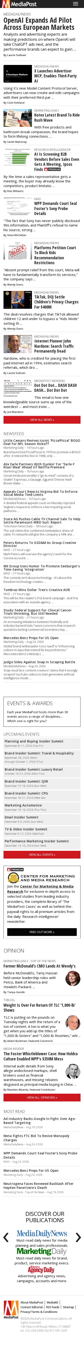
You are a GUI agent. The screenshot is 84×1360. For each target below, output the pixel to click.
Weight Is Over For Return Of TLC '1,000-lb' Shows (39, 1007)
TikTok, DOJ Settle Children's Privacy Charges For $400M (56, 302)
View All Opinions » (42, 1097)
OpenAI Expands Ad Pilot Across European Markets (39, 24)
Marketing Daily (46, 110)
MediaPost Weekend (49, 381)
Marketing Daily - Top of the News (30, 961)
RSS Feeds (53, 1307)
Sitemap (68, 1307)
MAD (37, 199)
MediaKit (52, 1302)
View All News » (42, 420)
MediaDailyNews (17, 14)
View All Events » (42, 854)
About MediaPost (32, 1302)
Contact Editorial (32, 1307)
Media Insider (14, 1049)
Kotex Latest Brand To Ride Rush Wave (57, 117)
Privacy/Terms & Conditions (39, 1312)
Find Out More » (42, 932)
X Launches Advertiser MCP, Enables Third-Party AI (55, 76)
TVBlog (9, 1000)
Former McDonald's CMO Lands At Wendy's (40, 966)
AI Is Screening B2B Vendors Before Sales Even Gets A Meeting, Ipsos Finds (56, 161)
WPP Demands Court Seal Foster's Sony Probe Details (55, 208)
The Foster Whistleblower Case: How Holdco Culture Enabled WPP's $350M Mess (41, 1056)
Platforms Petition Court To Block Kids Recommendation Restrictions (55, 255)
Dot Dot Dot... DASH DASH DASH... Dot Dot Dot (55, 387)
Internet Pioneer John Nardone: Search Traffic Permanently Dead (54, 346)
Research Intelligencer (52, 149)
